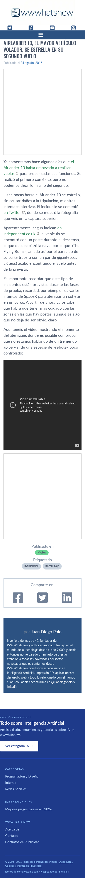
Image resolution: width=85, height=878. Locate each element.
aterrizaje (53, 566)
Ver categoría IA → (19, 746)
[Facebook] (32, 27)
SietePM (64, 871)
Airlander (32, 566)
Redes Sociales (16, 789)
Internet (10, 783)
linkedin (12, 686)
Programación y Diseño (22, 776)
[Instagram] (75, 27)
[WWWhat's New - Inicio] (42, 12)
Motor (41, 552)
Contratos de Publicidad (22, 842)
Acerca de (12, 829)
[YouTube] (54, 27)
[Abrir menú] (42, 34)
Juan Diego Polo (46, 632)
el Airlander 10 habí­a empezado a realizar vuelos (38, 168)
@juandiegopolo (62, 682)
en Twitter (12, 213)
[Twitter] (11, 27)
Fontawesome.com (28, 871)
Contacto (11, 835)
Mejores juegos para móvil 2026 (28, 809)
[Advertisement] (42, 112)
